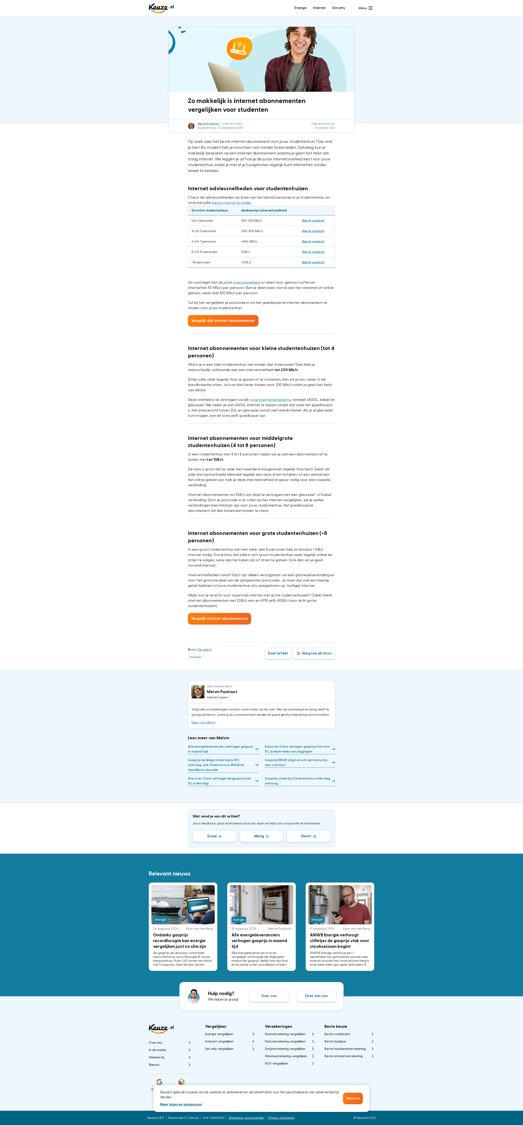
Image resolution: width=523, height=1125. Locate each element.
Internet (319, 8)
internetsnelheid (246, 282)
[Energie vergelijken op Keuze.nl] (161, 8)
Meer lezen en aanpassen (181, 1104)
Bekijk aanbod (313, 220)
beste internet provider (231, 203)
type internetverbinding (270, 399)
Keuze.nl (204, 649)
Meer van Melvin (203, 722)
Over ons (269, 996)
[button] (365, 8)
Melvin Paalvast (208, 123)
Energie (300, 8)
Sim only (338, 8)
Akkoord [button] (353, 1098)
